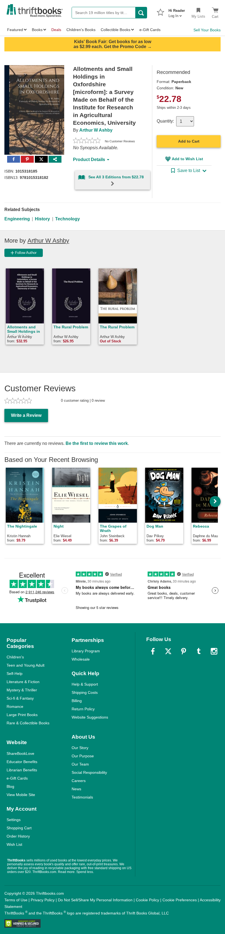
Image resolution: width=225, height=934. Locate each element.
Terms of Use (15, 900)
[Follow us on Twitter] (168, 651)
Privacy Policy (43, 900)
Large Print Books (22, 715)
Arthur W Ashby (96, 130)
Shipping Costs (85, 692)
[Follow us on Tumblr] (198, 651)
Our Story (80, 747)
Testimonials (82, 797)
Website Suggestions (90, 717)
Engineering (17, 219)
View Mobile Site (21, 794)
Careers (79, 780)
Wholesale (81, 659)
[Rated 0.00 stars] (86, 141)
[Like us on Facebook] (152, 651)
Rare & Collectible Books (28, 723)
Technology (67, 219)
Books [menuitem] (37, 29)
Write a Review (26, 415)
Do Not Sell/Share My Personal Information (95, 900)
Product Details (89, 159)
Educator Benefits (22, 762)
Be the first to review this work (97, 443)
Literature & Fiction (23, 682)
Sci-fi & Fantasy (20, 698)
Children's (15, 657)
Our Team (80, 764)
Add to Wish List (187, 159)
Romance (15, 706)
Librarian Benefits (22, 770)
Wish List (14, 844)
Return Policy (83, 709)
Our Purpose (83, 756)
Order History (18, 836)
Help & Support (85, 684)
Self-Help (14, 673)
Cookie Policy (147, 900)
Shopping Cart (19, 828)
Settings (14, 819)
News (76, 789)
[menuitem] (176, 11)
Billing (77, 701)
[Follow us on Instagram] (214, 651)
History (42, 219)
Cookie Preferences (179, 900)
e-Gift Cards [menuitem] (150, 29)
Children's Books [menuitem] (80, 29)
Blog (10, 786)
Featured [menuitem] (15, 29)
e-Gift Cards (17, 778)
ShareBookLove (20, 753)
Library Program (86, 651)
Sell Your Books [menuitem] (207, 30)
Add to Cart (188, 141)
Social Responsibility (89, 772)
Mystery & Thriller (22, 690)
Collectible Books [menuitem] (115, 29)
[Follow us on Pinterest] (183, 651)
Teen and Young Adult (25, 665)
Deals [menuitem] (56, 29)
